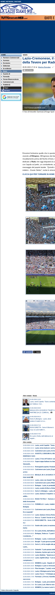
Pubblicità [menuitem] (6, 85)
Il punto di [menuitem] (6, 74)
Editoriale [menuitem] (6, 66)
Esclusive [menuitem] (6, 63)
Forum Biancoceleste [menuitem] (11, 79)
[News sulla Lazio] (17, 8)
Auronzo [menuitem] (6, 60)
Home (3, 55)
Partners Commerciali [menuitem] (11, 58)
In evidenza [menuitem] (7, 68)
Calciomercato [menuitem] (8, 82)
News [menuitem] (5, 71)
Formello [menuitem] (6, 77)
